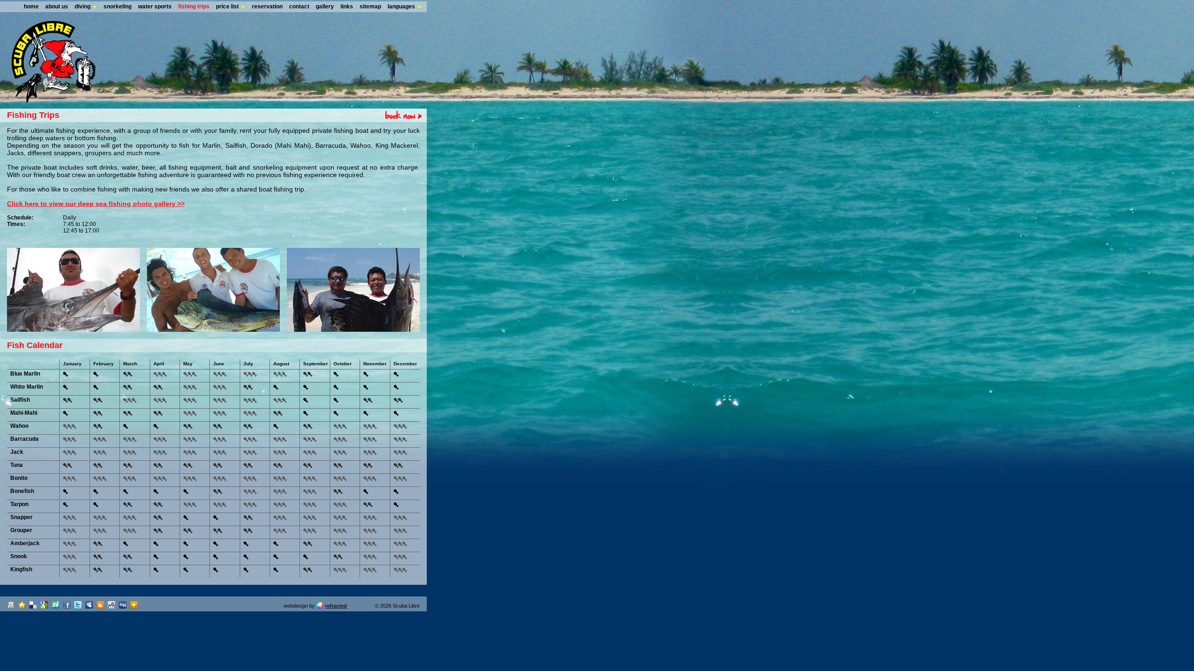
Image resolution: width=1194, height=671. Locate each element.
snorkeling (118, 6)
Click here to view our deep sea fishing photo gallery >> (96, 203)
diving (82, 6)
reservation (267, 6)
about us (56, 6)
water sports (155, 6)
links (346, 6)
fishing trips (193, 6)
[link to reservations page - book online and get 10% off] (400, 115)
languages (401, 6)
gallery (325, 6)
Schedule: (20, 217)
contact (299, 6)
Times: (16, 224)
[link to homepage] (48, 100)
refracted (336, 606)
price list (227, 6)
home (31, 6)
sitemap (370, 6)
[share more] (135, 606)
